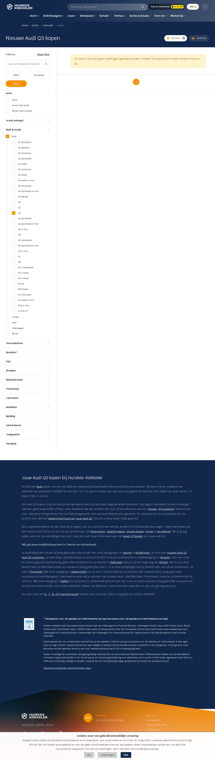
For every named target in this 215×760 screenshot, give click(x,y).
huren (149, 531)
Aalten (65, 581)
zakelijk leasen (116, 531)
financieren (98, 531)
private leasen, (136, 531)
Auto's (35, 25)
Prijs (8, 361)
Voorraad (48, 25)
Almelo (163, 562)
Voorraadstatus (14, 343)
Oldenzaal (116, 562)
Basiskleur (11, 407)
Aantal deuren (13, 425)
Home (25, 25)
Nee (89, 754)
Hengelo (165, 557)
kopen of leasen (133, 536)
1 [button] (136, 82)
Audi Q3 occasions (33, 557)
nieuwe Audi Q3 (176, 552)
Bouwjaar (11, 370)
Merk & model (13, 129)
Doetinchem (79, 571)
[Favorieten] (205, 7)
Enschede (36, 571)
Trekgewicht (13, 434)
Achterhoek (142, 552)
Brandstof (11, 352)
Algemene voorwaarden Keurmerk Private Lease (67, 668)
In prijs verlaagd (14, 120)
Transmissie (12, 388)
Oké (126, 754)
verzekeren (164, 531)
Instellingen (107, 754)
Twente (126, 552)
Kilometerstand (14, 379)
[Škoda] (42, 486)
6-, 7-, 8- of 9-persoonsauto (61, 594)
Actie (9, 93)
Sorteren (202, 38)
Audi (39, 486)
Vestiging (11, 443)
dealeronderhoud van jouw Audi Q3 (70, 518)
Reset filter (43, 54)
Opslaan (175, 38)
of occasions (166, 509)
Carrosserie (12, 398)
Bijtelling (10, 416)
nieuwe (152, 509)
